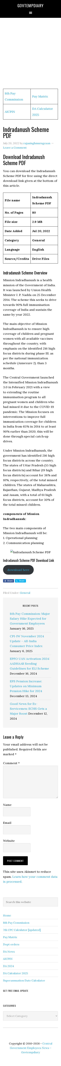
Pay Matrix (40, 96)
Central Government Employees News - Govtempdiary (31, 1048)
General (25, 592)
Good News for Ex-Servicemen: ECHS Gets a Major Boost (28, 709)
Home (7, 915)
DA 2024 (8, 966)
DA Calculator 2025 (15, 973)
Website (9, 841)
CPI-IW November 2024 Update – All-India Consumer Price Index (27, 641)
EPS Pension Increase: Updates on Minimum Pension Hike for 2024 (26, 686)
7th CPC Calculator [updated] (22, 930)
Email (7, 823)
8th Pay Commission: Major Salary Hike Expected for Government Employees (30, 619)
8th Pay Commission (16, 922)
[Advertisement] (30, 53)
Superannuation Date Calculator (24, 980)
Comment (11, 763)
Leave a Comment (15, 147)
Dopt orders (11, 944)
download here (18, 570)
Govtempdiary (30, 5)
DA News (9, 951)
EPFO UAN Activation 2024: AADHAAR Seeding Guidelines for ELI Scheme (30, 664)
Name (7, 805)
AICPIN (10, 112)
